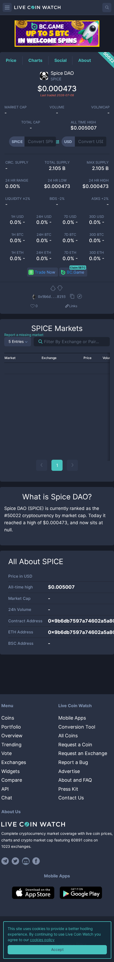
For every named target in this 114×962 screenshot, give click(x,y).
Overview (12, 735)
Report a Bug (73, 762)
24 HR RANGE (16, 180)
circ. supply (16, 162)
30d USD (96, 217)
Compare (11, 780)
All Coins (68, 735)
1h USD (17, 217)
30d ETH (96, 253)
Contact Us (71, 797)
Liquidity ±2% (17, 199)
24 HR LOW (57, 180)
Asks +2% (100, 199)
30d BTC (96, 235)
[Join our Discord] (26, 861)
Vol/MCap (100, 107)
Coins (7, 718)
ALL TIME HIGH (83, 122)
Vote (6, 753)
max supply (98, 162)
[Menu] (7, 7)
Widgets (10, 771)
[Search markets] (38, 341)
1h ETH (17, 253)
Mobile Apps (72, 718)
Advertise (69, 771)
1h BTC (17, 235)
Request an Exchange (82, 753)
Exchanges (13, 762)
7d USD (70, 217)
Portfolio (11, 727)
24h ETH (43, 253)
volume (57, 107)
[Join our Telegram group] (5, 861)
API (5, 789)
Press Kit (68, 789)
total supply (57, 162)
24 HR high (99, 180)
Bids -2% (57, 199)
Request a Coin (75, 744)
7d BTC (70, 235)
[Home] (57, 824)
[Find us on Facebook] (36, 861)
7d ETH (70, 253)
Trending (11, 744)
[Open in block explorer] (79, 297)
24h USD (43, 217)
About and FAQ (75, 780)
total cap (30, 122)
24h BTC (44, 235)
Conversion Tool (76, 727)
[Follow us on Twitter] (15, 861)
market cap (16, 107)
